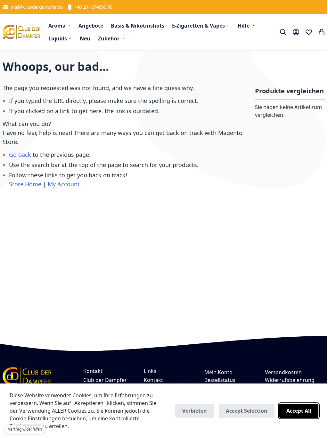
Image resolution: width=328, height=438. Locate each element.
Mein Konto (218, 372)
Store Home (25, 184)
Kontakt (153, 379)
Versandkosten (283, 372)
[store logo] (22, 32)
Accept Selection (246, 410)
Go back (20, 154)
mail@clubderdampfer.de (36, 7)
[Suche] (283, 32)
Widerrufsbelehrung (290, 379)
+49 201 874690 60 (93, 7)
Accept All (298, 410)
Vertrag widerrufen (25, 429)
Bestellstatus (219, 379)
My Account (64, 184)
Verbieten (194, 410)
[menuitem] (59, 26)
